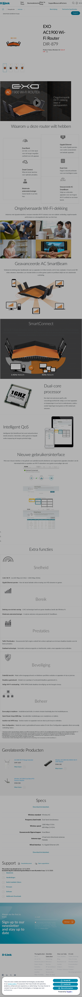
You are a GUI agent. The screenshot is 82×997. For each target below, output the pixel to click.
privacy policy (12, 984)
